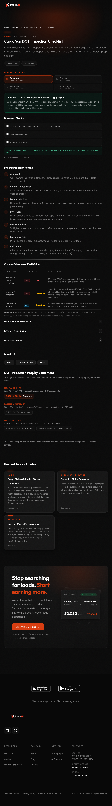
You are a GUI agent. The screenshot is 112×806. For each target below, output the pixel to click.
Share (42, 362)
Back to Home (29, 63)
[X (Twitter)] (15, 730)
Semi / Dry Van (54, 428)
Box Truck (20, 428)
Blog (33, 759)
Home (6, 27)
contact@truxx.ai (80, 775)
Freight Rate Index (13, 764)
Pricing (34, 764)
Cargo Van (19, 396)
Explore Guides (12, 63)
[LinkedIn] (7, 730)
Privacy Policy (28, 793)
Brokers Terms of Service (49, 793)
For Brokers (56, 759)
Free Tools (9, 753)
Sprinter (18, 412)
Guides (15, 27)
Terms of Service (11, 793)
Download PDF (26, 362)
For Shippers (56, 753)
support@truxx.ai (80, 767)
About (33, 753)
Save (9, 362)
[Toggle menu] (106, 5)
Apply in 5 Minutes (26, 626)
